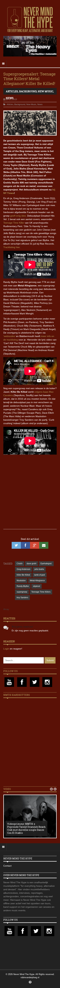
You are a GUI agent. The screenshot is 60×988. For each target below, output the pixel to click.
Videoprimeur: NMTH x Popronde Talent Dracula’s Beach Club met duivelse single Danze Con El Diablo (26, 828)
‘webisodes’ (9, 336)
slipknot (36, 586)
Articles (12, 91)
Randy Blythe (23, 586)
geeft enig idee (18, 215)
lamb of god (39, 575)
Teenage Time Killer (13, 222)
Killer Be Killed (23, 575)
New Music (45, 91)
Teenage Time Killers (40, 592)
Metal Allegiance (37, 580)
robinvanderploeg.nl (30, 977)
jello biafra (39, 569)
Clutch (19, 563)
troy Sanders (22, 597)
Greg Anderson (23, 569)
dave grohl (31, 563)
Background (28, 91)
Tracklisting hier (11, 247)
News (10, 98)
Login (6, 648)
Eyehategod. (46, 563)
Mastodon (21, 580)
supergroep (22, 592)
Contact (7, 865)
